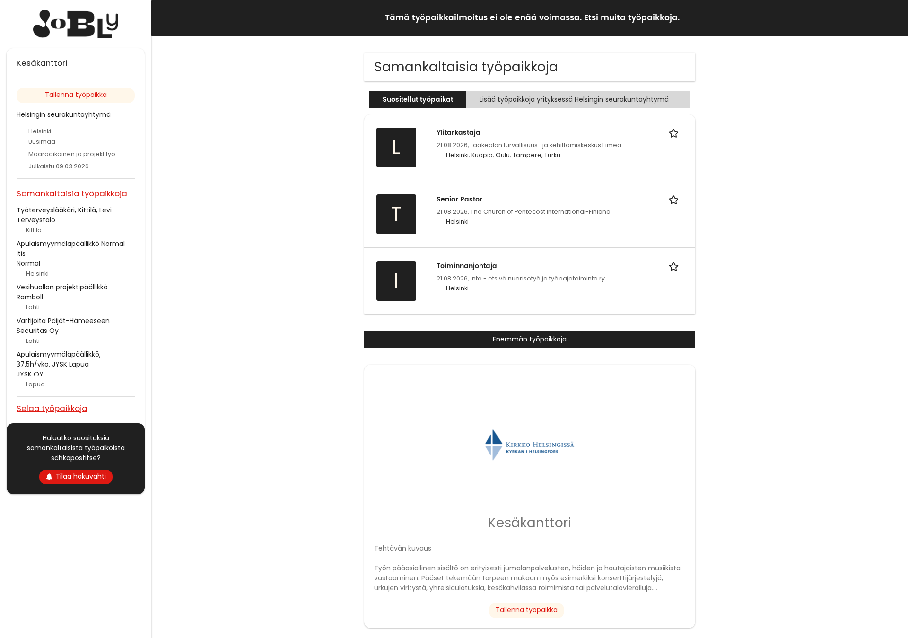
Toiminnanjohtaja (467, 266)
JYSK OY (30, 374)
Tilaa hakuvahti (81, 476)
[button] (893, 17)
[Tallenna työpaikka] (675, 133)
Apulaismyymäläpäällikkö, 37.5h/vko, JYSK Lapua (59, 359)
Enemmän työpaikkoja (530, 339)
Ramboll (30, 297)
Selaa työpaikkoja (52, 407)
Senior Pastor (459, 199)
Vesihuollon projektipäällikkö (62, 287)
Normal (28, 263)
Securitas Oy (38, 330)
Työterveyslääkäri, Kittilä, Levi (64, 210)
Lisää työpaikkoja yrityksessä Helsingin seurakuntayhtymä (574, 99)
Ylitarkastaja (458, 132)
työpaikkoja (653, 18)
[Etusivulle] (76, 24)
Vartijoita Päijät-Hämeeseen (63, 320)
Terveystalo (36, 220)
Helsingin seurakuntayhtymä (64, 114)
